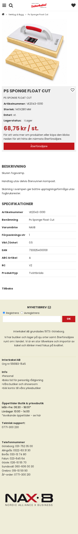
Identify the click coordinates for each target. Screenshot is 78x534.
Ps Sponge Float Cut (38, 14)
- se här (35, 415)
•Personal (7, 376)
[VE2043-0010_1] (34, 51)
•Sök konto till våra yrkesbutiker (21, 388)
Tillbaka (7, 288)
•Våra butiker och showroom (20, 384)
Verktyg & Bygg (16, 14)
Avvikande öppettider (16, 415)
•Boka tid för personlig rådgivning (22, 380)
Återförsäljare (39, 146)
